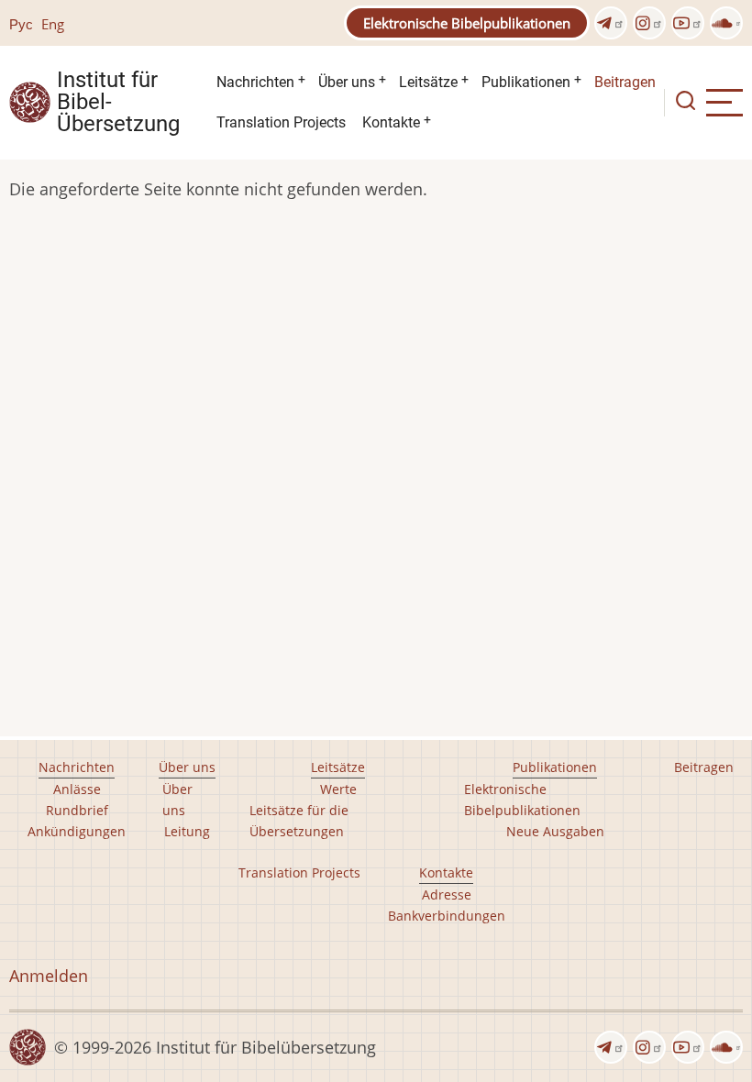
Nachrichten (255, 82)
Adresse (446, 894)
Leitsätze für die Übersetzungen (298, 820)
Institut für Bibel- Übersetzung (118, 103)
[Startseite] (29, 101)
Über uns (346, 82)
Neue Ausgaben (555, 831)
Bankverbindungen (446, 915)
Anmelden (48, 976)
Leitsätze (428, 82)
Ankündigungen (77, 831)
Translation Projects (281, 122)
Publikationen (525, 82)
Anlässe (77, 789)
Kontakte (391, 122)
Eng (52, 24)
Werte (338, 789)
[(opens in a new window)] (610, 22)
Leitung (187, 831)
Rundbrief (77, 810)
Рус (21, 24)
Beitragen (625, 82)
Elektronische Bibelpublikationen (466, 23)
